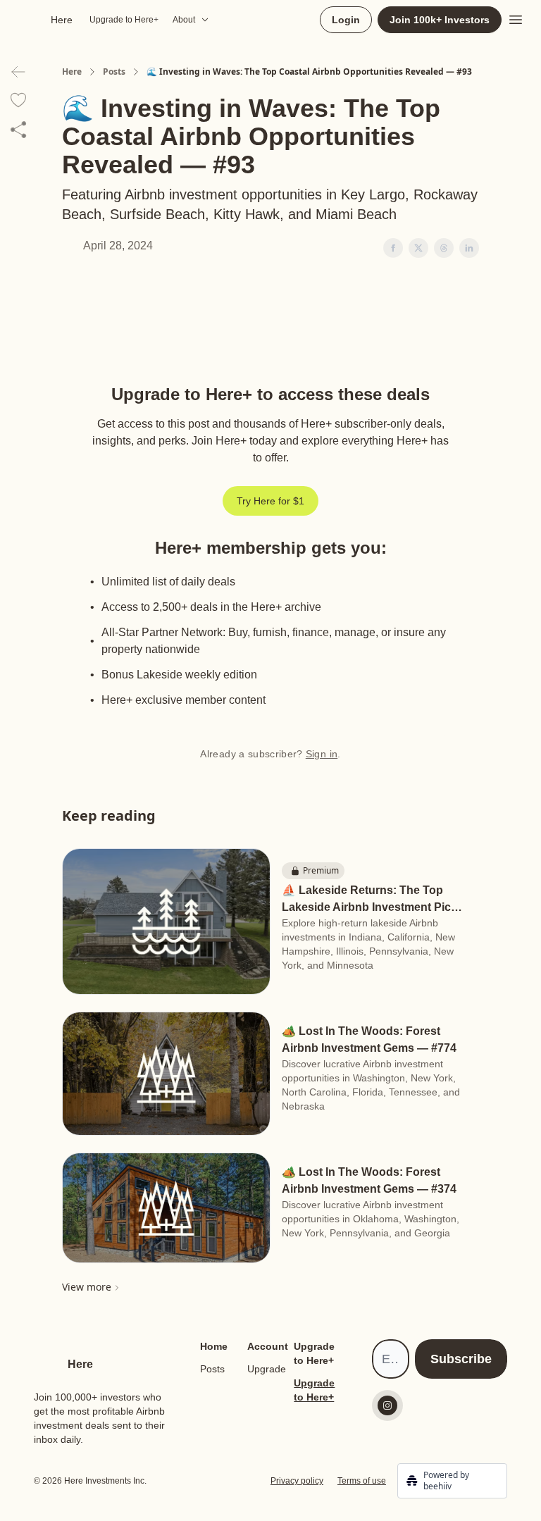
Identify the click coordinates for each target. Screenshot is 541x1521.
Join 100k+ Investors (440, 19)
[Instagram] (387, 1405)
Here (72, 71)
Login (346, 19)
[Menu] (515, 17)
